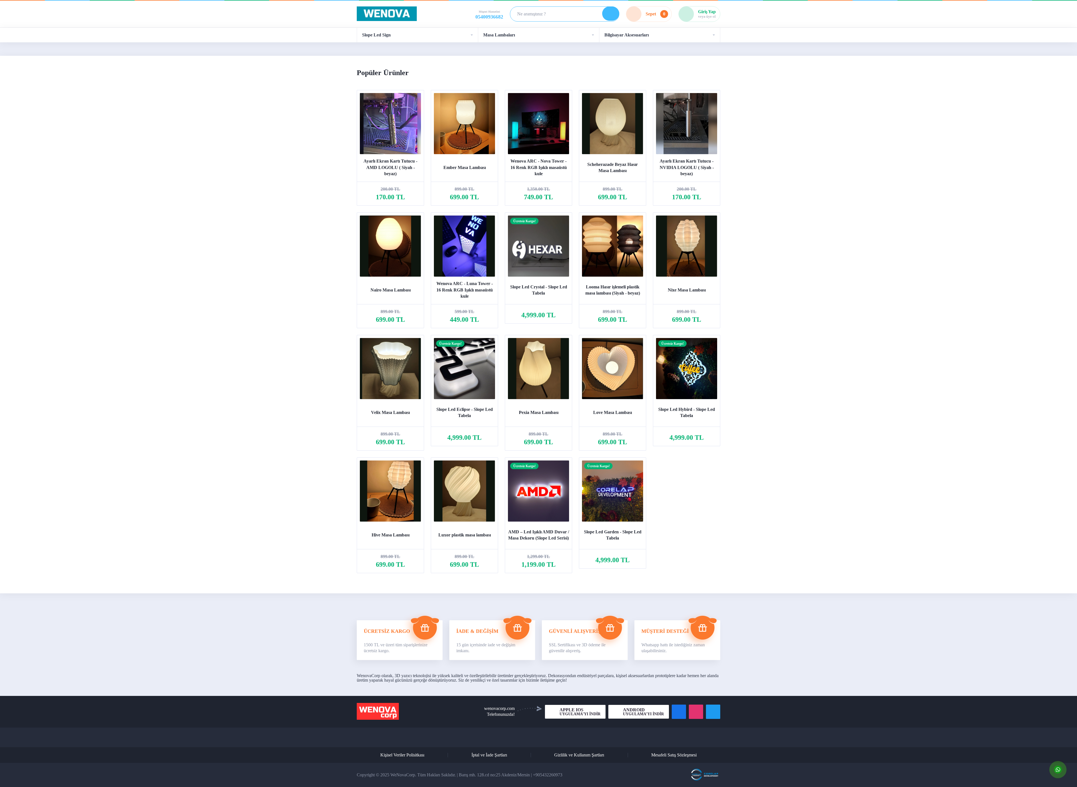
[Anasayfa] (387, 14)
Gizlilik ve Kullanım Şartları (579, 755)
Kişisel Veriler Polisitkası (402, 755)
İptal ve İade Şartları (489, 755)
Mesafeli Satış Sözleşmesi (674, 755)
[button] (417, 35)
